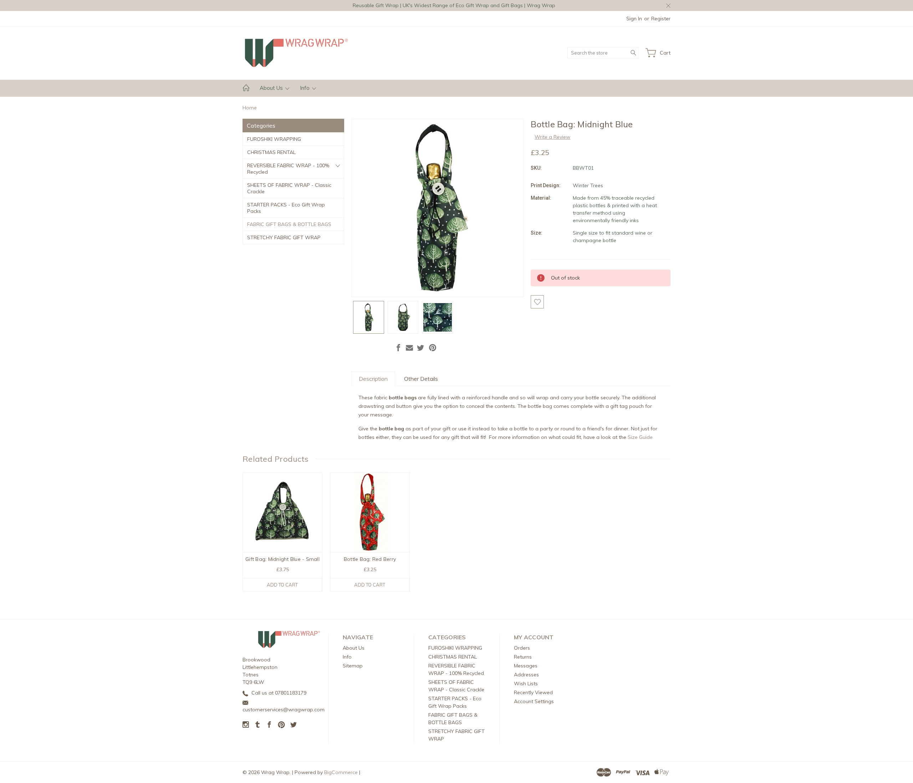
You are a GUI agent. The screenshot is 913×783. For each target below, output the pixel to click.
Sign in (634, 18)
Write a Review (552, 137)
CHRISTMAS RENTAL (271, 152)
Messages (525, 665)
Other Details (421, 378)
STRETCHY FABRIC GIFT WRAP (284, 237)
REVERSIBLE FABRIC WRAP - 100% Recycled (288, 168)
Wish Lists (526, 683)
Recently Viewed (533, 692)
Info (305, 88)
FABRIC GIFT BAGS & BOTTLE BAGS (289, 224)
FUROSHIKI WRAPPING (274, 139)
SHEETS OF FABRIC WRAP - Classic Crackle (289, 188)
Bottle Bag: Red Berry (370, 559)
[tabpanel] (282, 532)
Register (660, 18)
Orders (522, 648)
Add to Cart (282, 585)
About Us (272, 88)
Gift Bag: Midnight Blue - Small (282, 559)
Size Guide (640, 437)
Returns (523, 657)
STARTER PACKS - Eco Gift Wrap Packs (286, 207)
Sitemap (353, 665)
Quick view (282, 528)
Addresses (526, 674)
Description (373, 378)
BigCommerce (341, 772)
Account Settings (534, 701)
